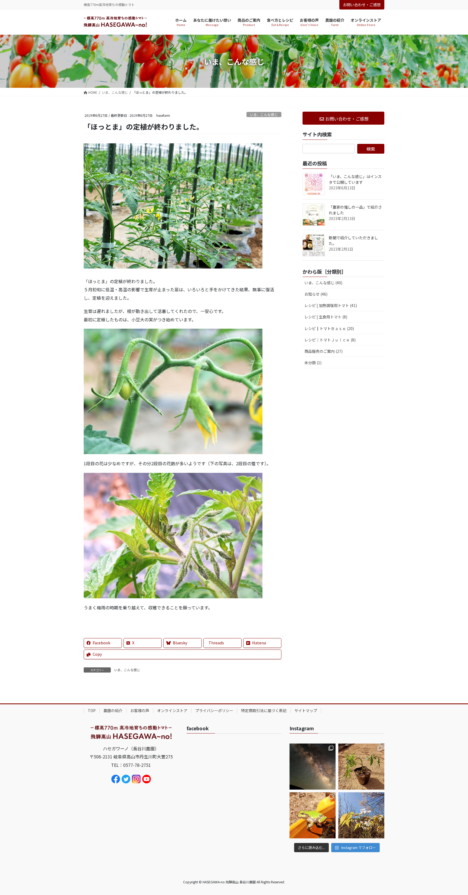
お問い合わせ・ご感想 (362, 4)
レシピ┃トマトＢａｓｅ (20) (329, 328)
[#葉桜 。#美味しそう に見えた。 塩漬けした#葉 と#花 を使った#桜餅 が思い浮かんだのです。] (361, 815)
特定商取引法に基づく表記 (264, 710)
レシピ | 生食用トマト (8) (325, 316)
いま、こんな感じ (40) (323, 282)
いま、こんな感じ (264, 114)
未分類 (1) (312, 362)
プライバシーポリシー (214, 710)
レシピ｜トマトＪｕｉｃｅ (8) (330, 340)
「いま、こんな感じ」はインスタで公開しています (355, 179)
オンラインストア (172, 710)
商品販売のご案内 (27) (323, 351)
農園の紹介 (112, 710)
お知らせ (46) (315, 294)
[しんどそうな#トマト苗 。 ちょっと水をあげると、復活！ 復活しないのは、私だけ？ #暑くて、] (361, 767)
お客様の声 (139, 710)
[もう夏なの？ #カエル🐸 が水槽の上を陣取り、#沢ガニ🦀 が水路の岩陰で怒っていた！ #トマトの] (313, 815)
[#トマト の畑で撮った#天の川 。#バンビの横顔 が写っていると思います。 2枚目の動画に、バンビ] (313, 767)
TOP (92, 710)
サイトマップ (305, 710)
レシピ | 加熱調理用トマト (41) (330, 305)
